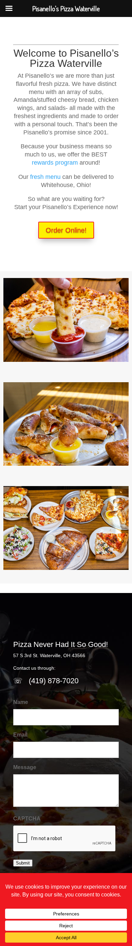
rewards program (55, 162)
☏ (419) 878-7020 (46, 680)
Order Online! (66, 230)
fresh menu (45, 176)
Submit (23, 863)
